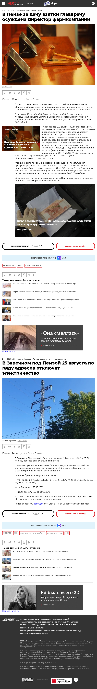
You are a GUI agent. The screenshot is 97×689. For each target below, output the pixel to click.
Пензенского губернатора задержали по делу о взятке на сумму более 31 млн (44, 308)
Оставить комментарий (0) (75, 246)
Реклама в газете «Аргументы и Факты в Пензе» (59, 625)
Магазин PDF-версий (61, 619)
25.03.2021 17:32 (8, 10)
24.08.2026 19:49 (8, 359)
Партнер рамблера (42, 679)
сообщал (38, 504)
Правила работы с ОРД (29, 625)
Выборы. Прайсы (27, 628)
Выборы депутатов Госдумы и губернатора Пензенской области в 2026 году (50, 631)
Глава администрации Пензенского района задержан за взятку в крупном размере (54, 222)
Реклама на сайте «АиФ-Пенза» (67, 622)
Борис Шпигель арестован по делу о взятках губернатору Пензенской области (44, 292)
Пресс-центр (46, 619)
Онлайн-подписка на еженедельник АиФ (36, 622)
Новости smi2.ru (10, 351)
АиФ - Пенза (22, 441)
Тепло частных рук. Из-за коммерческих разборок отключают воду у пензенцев (44, 559)
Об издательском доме (29, 619)
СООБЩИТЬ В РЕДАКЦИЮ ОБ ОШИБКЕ (34, 634)
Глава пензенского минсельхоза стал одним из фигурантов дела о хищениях (43, 316)
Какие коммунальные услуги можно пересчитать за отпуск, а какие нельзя (42, 567)
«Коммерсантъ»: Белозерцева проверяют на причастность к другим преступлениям (46, 300)
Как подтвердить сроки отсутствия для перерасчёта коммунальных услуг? (42, 575)
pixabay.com (7, 87)
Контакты (39, 628)
